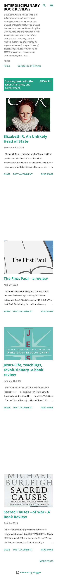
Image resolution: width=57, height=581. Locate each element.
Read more (47, 174)
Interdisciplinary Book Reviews (22, 7)
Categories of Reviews (29, 65)
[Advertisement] (28, 209)
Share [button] (7, 174)
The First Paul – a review (26, 278)
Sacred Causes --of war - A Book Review (27, 514)
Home (7, 65)
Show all (46, 81)
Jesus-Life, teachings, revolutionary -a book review (23, 369)
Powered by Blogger (30, 572)
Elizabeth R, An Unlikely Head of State (25, 139)
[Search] (44, 5)
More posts (46, 561)
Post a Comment (23, 174)
